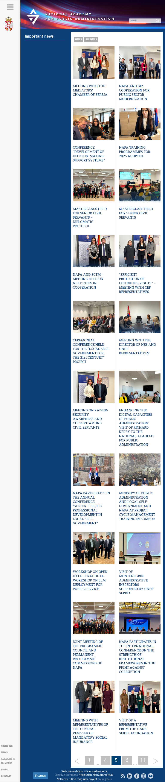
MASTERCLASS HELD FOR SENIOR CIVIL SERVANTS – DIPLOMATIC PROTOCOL (90, 217)
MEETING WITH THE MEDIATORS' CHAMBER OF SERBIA (90, 90)
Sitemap (40, 775)
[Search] (157, 20)
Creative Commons (66, 775)
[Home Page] (10, 24)
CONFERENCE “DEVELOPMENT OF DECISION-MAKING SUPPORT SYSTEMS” (89, 154)
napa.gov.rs (105, 779)
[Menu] (10, 7)
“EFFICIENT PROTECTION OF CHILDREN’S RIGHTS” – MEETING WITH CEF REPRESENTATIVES (137, 283)
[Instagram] (143, 776)
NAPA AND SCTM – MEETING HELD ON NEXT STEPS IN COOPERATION (88, 281)
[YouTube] (150, 776)
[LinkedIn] (129, 776)
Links (4, 769)
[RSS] (123, 776)
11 (143, 760)
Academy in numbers (8, 761)
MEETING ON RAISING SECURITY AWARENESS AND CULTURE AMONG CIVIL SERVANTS (90, 419)
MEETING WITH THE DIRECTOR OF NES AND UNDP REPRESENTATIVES (137, 347)
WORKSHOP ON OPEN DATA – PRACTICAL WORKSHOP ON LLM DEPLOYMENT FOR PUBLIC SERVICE (90, 580)
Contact (6, 776)
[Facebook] (136, 776)
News (4, 752)
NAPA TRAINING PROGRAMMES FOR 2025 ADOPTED (134, 152)
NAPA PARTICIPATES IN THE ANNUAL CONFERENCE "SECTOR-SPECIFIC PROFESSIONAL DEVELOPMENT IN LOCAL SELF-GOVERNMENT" (91, 508)
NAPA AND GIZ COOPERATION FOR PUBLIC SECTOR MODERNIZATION (134, 93)
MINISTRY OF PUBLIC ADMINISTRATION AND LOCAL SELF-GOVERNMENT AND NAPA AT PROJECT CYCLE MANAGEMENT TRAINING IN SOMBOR (137, 506)
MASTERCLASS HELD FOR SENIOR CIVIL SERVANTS (136, 213)
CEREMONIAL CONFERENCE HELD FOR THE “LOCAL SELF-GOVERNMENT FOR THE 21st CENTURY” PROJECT (91, 351)
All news (91, 39)
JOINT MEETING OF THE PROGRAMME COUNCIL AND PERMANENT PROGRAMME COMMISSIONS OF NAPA (88, 654)
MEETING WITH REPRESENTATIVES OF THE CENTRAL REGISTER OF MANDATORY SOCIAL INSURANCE (90, 731)
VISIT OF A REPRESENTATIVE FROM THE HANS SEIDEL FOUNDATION (136, 727)
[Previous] (78, 761)
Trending (7, 746)
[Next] (154, 761)
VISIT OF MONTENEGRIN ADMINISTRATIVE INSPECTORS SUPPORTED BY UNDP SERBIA (136, 582)
